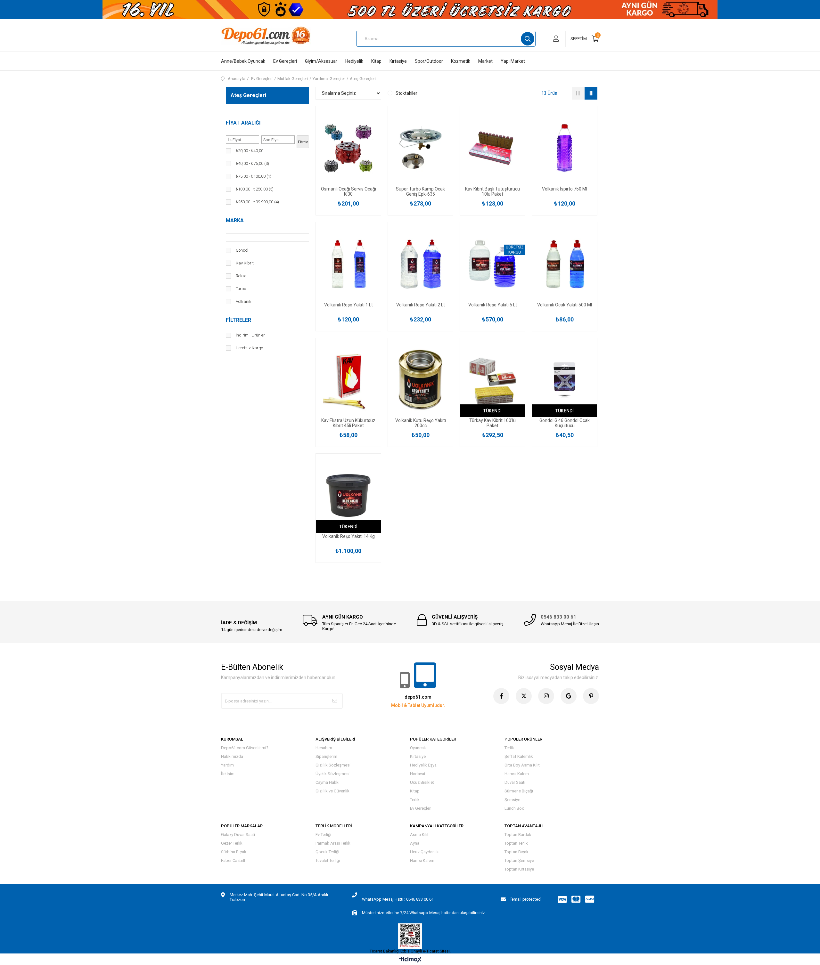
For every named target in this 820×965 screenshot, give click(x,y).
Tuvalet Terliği (328, 860)
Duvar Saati (514, 782)
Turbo (241, 288)
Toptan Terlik (516, 843)
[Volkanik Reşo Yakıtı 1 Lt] (348, 264)
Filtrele (303, 142)
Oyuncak (418, 747)
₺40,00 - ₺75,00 (252, 163)
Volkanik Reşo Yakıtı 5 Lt (492, 304)
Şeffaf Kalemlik (518, 756)
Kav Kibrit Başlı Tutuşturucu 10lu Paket (492, 191)
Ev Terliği (323, 834)
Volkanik (243, 301)
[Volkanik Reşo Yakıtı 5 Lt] (492, 264)
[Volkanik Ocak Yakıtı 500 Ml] (564, 264)
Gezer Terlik (231, 843)
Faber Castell (233, 860)
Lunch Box (514, 808)
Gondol (242, 250)
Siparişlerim (326, 756)
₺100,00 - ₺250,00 (255, 189)
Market (485, 61)
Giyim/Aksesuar (321, 61)
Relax (241, 275)
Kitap (376, 61)
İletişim (227, 773)
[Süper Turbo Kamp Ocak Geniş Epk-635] (420, 148)
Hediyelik (354, 61)
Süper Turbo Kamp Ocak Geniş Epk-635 (420, 191)
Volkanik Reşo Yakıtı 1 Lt (348, 304)
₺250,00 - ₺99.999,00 (257, 201)
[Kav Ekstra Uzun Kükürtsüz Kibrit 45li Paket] (348, 380)
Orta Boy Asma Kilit (522, 765)
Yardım (227, 765)
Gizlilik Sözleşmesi (333, 765)
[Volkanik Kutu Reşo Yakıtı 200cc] (420, 380)
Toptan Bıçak (516, 851)
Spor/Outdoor (429, 61)
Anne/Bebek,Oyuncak (243, 61)
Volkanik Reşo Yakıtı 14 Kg (348, 536)
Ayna (414, 843)
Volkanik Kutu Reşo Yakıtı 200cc (420, 423)
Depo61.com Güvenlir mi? (244, 747)
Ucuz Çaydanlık (424, 851)
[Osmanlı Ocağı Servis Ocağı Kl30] (348, 148)
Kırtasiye (398, 61)
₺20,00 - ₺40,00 (249, 150)
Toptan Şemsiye (519, 860)
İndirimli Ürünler (250, 335)
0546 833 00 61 (558, 617)
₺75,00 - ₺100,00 (253, 176)
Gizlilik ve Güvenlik (332, 791)
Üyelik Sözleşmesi (332, 773)
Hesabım (324, 747)
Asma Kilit (419, 834)
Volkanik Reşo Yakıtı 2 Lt (420, 304)
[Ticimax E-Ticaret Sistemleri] (410, 960)
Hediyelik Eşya (423, 765)
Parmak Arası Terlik (333, 843)
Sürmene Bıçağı (518, 791)
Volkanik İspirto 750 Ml (564, 188)
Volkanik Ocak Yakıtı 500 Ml (564, 304)
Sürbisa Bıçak (233, 851)
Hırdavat (417, 773)
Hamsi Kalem (516, 773)
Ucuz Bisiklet (422, 782)
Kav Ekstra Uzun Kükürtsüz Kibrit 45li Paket (348, 423)
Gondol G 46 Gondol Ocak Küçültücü (564, 423)
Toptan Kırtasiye (519, 869)
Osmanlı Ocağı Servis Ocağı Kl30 (348, 191)
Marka (235, 220)
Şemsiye (512, 799)
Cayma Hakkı (328, 782)
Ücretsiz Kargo (249, 347)
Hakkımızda (232, 756)
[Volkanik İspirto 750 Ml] (564, 148)
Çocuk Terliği (327, 851)
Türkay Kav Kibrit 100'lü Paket (492, 423)
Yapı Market (513, 61)
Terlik (415, 799)
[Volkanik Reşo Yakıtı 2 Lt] (420, 264)
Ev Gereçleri (285, 61)
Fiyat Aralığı (243, 123)
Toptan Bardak (517, 834)
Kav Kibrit (245, 263)
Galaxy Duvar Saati (238, 834)
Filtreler (238, 320)
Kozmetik (460, 61)
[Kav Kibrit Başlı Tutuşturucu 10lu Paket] (492, 148)
